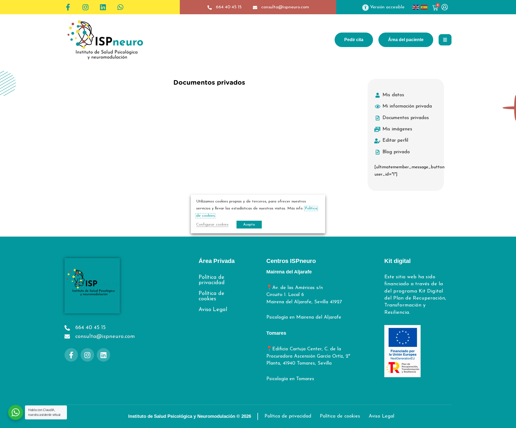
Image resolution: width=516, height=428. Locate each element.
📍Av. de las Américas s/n (294, 288)
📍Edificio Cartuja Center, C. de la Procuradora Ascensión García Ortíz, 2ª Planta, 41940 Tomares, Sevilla (308, 356)
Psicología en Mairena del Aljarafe (303, 317)
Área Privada (217, 261)
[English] (417, 7)
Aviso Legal (213, 309)
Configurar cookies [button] (212, 225)
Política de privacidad (212, 280)
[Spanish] (425, 7)
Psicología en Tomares (290, 379)
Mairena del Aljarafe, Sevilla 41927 (304, 302)
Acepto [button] (249, 224)
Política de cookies (211, 296)
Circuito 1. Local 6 (285, 295)
